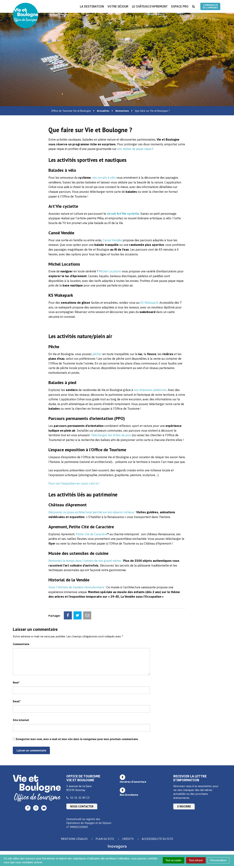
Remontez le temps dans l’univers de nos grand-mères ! (85, 561)
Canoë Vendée (112, 240)
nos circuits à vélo (104, 177)
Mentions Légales (74, 839)
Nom (16, 682)
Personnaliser (218, 860)
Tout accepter (173, 860)
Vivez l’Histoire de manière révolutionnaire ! (77, 587)
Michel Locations (110, 271)
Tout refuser (196, 860)
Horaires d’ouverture (133, 781)
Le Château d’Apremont (150, 6)
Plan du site (105, 839)
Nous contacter (81, 806)
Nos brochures (129, 794)
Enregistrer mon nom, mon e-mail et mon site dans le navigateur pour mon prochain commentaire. (77, 739)
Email (17, 701)
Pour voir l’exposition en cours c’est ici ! (74, 483)
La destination (92, 6)
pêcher (97, 354)
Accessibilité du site (157, 839)
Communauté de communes (210, 6)
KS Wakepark (149, 302)
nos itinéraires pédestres (150, 390)
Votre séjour (117, 6)
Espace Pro (179, 6)
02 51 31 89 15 (80, 797)
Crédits (128, 839)
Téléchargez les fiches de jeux (111, 435)
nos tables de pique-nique (134, 149)
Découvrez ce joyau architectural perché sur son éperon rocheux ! (91, 512)
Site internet (21, 720)
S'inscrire (184, 806)
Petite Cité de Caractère (91, 534)
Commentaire (21, 644)
